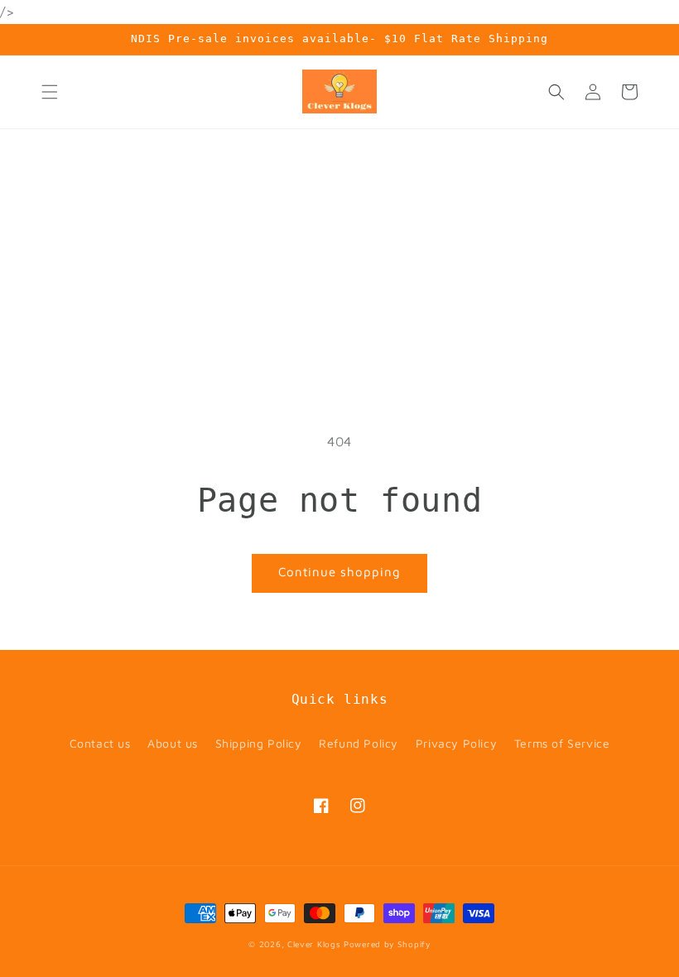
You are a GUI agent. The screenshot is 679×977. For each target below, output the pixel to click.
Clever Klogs (313, 944)
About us (172, 743)
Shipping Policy (258, 743)
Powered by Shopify (387, 944)
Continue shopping (339, 572)
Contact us (100, 743)
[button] (49, 92)
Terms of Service (562, 743)
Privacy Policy (456, 743)
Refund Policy (358, 743)
